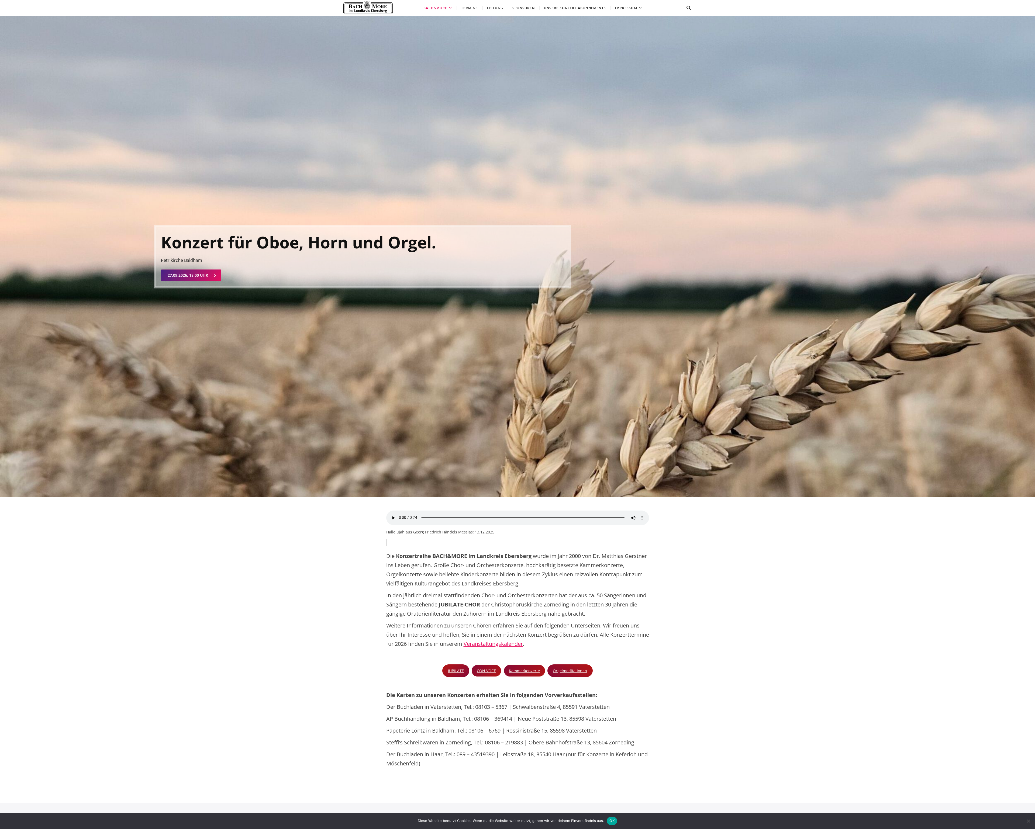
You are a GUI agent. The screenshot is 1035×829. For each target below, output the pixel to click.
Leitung (495, 8)
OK (612, 820)
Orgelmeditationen (570, 670)
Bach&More (435, 8)
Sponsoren (523, 8)
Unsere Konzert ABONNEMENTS (575, 8)
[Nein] (1028, 821)
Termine (469, 8)
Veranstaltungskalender (493, 643)
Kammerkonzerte (524, 670)
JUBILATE (456, 670)
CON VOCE (486, 670)
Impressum (626, 8)
